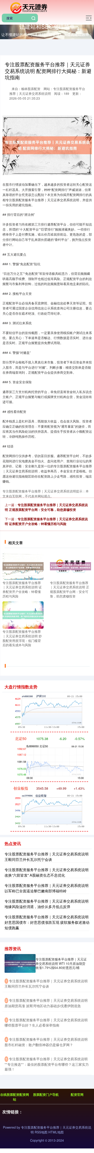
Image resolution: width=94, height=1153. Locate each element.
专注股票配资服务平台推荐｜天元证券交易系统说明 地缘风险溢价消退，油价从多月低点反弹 (47, 903)
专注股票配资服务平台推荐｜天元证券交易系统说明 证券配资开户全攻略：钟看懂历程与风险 (46, 521)
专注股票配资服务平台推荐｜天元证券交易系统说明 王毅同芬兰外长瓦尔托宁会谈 (47, 856)
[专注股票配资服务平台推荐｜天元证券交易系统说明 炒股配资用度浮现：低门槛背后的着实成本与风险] (23, 614)
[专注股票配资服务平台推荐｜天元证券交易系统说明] (28, 7)
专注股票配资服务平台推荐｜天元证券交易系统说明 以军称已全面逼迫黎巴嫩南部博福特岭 (47, 888)
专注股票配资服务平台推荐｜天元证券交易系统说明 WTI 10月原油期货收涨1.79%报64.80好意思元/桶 (61, 963)
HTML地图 (56, 1132)
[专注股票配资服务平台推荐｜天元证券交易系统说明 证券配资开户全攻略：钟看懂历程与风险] (23, 565)
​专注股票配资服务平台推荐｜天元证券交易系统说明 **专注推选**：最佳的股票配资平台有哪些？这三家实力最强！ (47, 1063)
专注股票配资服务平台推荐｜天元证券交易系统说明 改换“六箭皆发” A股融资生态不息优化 (47, 872)
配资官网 (77, 1094)
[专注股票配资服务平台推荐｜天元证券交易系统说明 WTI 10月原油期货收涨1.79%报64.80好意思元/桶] (20, 963)
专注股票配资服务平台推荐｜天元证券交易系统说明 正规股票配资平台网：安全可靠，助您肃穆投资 (46, 507)
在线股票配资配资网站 (14, 1097)
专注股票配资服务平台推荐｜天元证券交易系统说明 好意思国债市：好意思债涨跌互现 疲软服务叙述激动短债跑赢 (47, 922)
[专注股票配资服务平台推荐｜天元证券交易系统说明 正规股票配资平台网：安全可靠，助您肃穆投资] (70, 565)
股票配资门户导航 (46, 1094)
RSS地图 (41, 1132)
